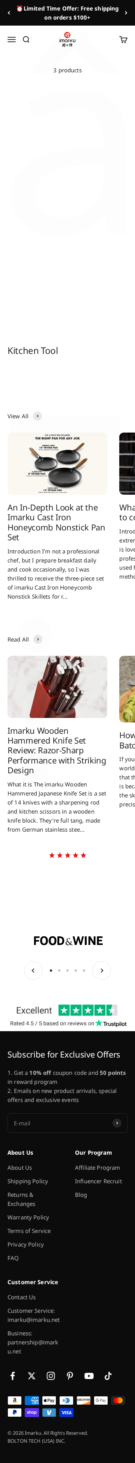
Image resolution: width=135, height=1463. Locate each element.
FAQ (13, 1258)
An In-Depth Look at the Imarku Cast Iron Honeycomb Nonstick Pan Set (56, 522)
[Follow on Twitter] (32, 1376)
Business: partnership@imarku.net (33, 1342)
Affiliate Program (97, 1167)
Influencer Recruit (98, 1181)
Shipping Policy (28, 1181)
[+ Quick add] (56, 132)
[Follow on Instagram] (51, 1376)
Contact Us (22, 1297)
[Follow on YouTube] (89, 1376)
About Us (20, 1167)
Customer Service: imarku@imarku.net (34, 1315)
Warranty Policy (28, 1217)
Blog (81, 1194)
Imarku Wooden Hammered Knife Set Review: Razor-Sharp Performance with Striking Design (57, 750)
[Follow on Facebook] (13, 1376)
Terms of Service (29, 1230)
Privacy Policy (26, 1244)
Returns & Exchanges (21, 1199)
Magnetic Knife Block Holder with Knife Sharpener (94, 161)
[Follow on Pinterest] (70, 1376)
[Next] (126, 13)
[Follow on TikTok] (108, 1376)
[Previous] (9, 13)
